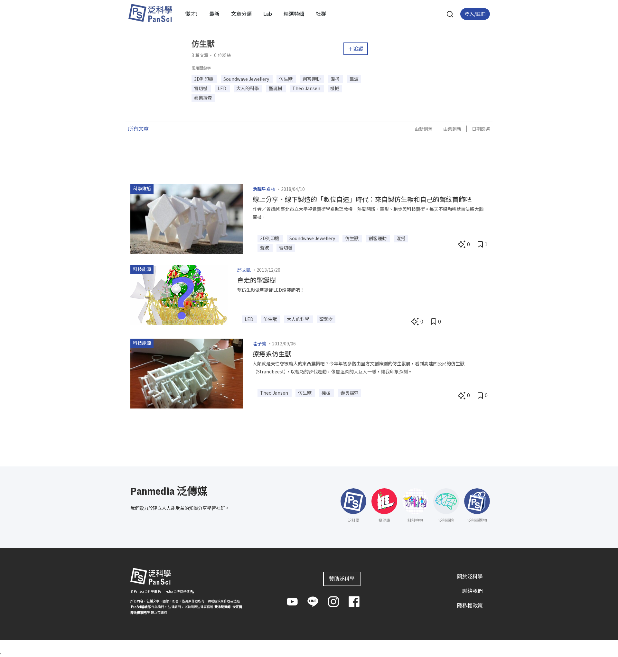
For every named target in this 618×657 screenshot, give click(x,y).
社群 (321, 13)
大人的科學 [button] (248, 88)
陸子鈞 (259, 343)
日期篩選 (481, 129)
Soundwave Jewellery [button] (246, 79)
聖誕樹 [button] (276, 88)
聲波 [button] (354, 79)
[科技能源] (179, 294)
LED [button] (222, 88)
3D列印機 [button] (204, 79)
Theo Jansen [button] (306, 88)
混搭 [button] (336, 79)
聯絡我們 (472, 591)
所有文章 (138, 128)
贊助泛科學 (342, 578)
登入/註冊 (475, 13)
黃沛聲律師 (222, 606)
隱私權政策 (470, 605)
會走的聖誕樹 (256, 280)
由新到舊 (424, 129)
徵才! (191, 13)
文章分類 (241, 13)
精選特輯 (294, 13)
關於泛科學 (470, 576)
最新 (214, 13)
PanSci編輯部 (141, 606)
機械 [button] (334, 88)
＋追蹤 (355, 48)
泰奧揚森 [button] (203, 97)
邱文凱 (244, 270)
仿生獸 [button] (286, 79)
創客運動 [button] (312, 79)
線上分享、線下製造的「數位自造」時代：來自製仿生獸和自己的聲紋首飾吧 (362, 199)
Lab (267, 13)
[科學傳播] (186, 218)
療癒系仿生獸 (272, 353)
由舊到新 (452, 129)
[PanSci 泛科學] (150, 13)
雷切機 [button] (201, 88)
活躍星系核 (264, 189)
